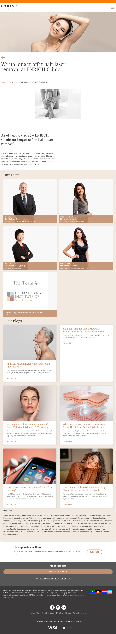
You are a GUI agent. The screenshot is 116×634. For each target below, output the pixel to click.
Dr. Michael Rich (12, 219)
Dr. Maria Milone (68, 219)
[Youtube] (63, 607)
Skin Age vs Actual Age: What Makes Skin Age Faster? (28, 365)
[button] (53, 578)
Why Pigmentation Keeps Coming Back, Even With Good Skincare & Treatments (28, 426)
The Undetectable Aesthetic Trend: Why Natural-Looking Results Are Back (84, 489)
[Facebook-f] (52, 607)
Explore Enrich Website (55, 578)
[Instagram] (58, 607)
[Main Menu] (112, 7)
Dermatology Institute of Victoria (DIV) (23, 312)
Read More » (11, 378)
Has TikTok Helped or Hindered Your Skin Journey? (29, 489)
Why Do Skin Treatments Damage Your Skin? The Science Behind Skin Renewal (84, 426)
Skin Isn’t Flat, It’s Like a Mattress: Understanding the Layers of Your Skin (84, 330)
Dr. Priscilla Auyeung (15, 265)
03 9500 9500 (60, 566)
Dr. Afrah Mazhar (68, 265)
